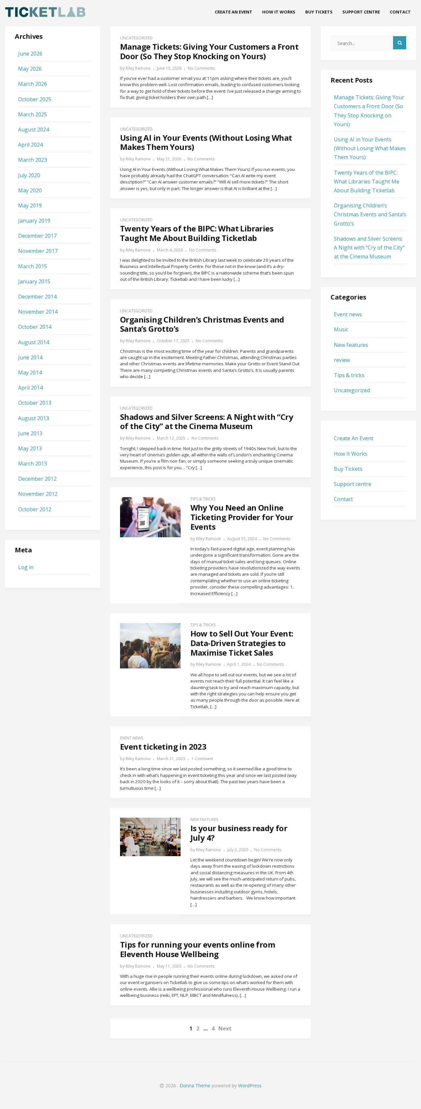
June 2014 (30, 357)
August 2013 (33, 418)
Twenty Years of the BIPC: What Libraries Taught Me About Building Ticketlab (366, 181)
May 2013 (30, 448)
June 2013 (30, 433)
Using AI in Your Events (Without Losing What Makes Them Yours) (370, 148)
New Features (204, 819)
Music (341, 329)
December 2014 (37, 296)
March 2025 (32, 114)
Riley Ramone (138, 68)
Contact (400, 12)
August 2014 (33, 342)
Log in (26, 567)
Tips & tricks (202, 499)
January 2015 (34, 281)
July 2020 (29, 175)
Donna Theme (196, 1085)
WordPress (249, 1085)
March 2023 (32, 159)
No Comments (201, 68)
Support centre (361, 12)
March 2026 (32, 83)
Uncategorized (136, 38)
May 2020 (30, 190)
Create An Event (233, 12)
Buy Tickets (319, 12)
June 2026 (30, 53)
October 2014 (34, 326)
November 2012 (38, 493)
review (342, 360)
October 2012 (34, 509)
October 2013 (34, 402)
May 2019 (30, 205)
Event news (131, 738)
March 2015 (32, 266)
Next (225, 1028)
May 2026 (30, 68)
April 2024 (30, 144)
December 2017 (37, 235)
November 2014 (38, 311)
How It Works (278, 12)
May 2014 (30, 372)
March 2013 (32, 463)
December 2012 (37, 478)
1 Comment (202, 758)
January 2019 (34, 220)
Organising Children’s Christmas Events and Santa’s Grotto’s (370, 214)
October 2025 (34, 99)
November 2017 (38, 250)
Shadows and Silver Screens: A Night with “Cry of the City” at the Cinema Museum (369, 247)
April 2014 (30, 387)
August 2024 (33, 129)
